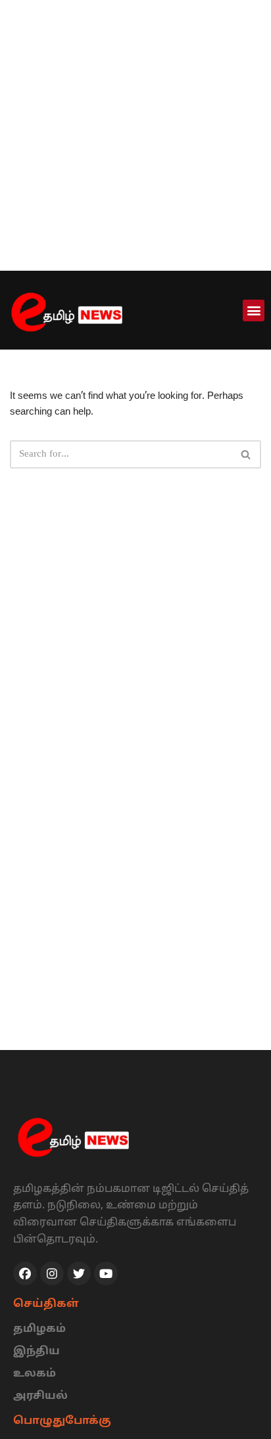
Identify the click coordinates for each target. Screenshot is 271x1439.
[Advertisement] (135, 135)
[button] (253, 310)
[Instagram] (52, 1273)
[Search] (246, 454)
